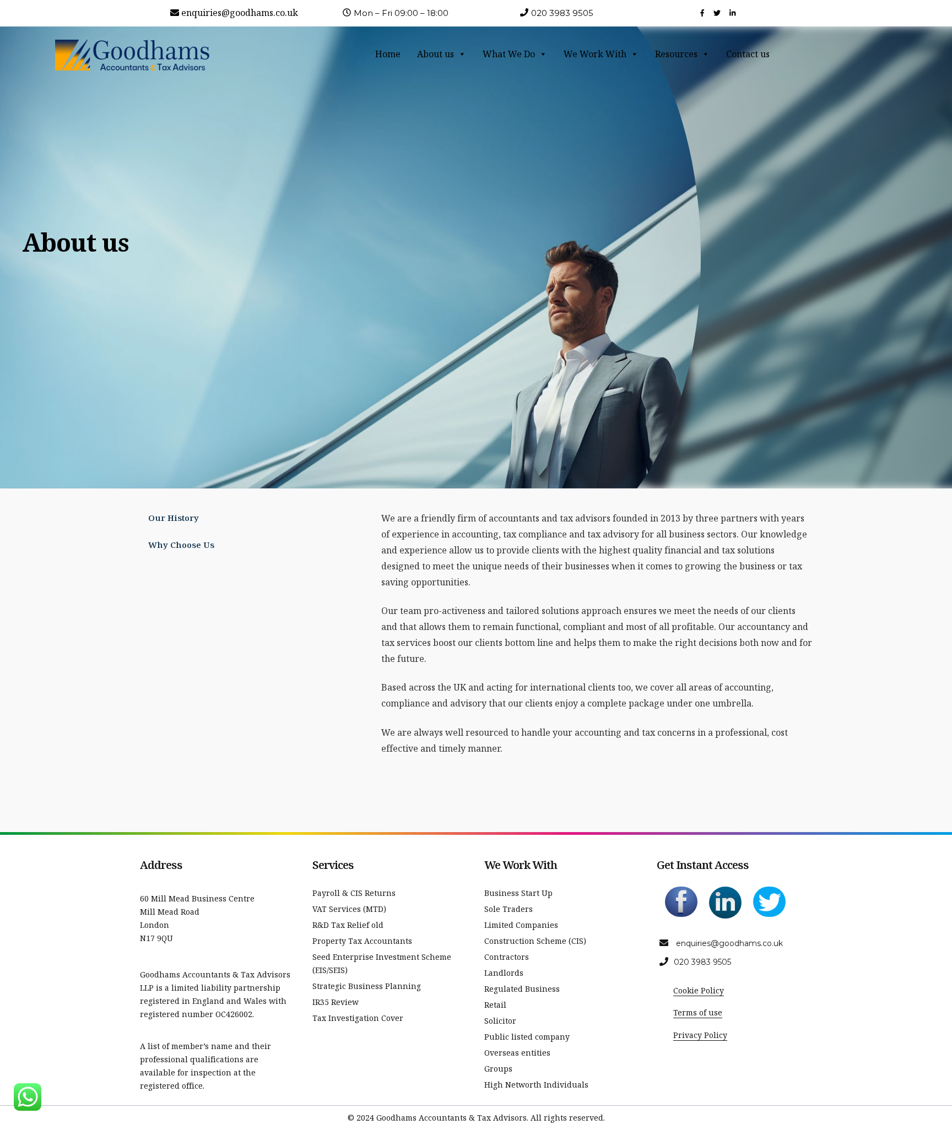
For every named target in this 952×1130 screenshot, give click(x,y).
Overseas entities (517, 1052)
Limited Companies (521, 925)
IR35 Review (335, 1002)
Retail (495, 1004)
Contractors (506, 957)
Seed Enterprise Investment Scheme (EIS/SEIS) (381, 963)
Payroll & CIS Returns (354, 893)
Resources (676, 54)
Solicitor (500, 1020)
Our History (173, 517)
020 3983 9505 (702, 962)
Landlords (503, 973)
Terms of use (697, 1012)
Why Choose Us (181, 544)
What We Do (509, 54)
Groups (498, 1068)
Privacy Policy (700, 1035)
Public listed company (527, 1036)
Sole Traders (508, 909)
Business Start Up (518, 893)
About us (435, 54)
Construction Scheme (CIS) (535, 941)
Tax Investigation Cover (357, 1018)
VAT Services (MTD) (349, 909)
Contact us (748, 54)
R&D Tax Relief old (347, 925)
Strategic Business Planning (366, 986)
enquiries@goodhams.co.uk (239, 13)
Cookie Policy (698, 990)
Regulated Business (522, 989)
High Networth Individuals (536, 1084)
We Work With (595, 54)
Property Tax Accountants (362, 941)
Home (388, 54)
